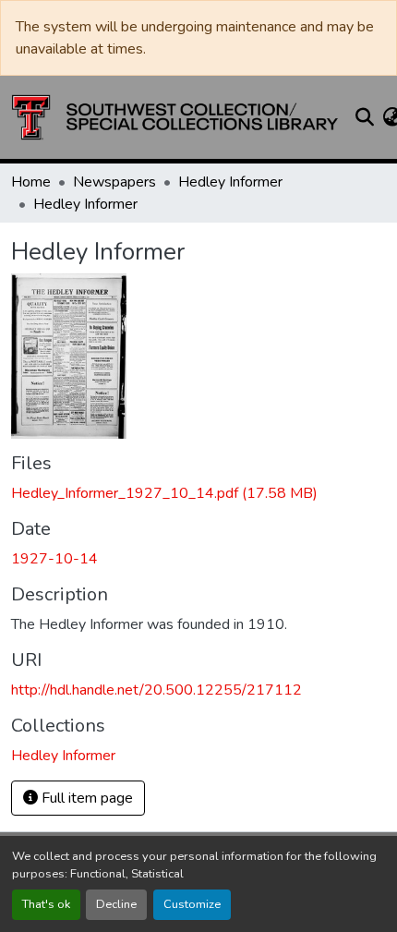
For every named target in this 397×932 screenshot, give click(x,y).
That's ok (46, 904)
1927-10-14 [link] (54, 559)
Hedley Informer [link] (230, 182)
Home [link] (31, 182)
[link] (198, 493)
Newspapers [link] (114, 182)
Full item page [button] (85, 798)
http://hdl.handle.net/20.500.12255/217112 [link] (156, 690)
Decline (116, 904)
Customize (192, 904)
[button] (175, 117)
